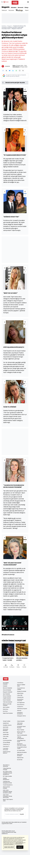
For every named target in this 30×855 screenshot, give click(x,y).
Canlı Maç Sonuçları (5, 749)
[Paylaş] (25, 89)
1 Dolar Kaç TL (6, 744)
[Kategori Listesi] (28, 2)
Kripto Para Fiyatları (8, 713)
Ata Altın (5, 738)
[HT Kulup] (20, 10)
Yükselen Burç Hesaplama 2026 (7, 782)
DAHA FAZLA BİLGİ (9, 847)
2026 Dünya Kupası (22, 708)
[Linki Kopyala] (23, 70)
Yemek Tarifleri (6, 721)
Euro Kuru (5, 711)
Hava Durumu (20, 704)
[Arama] (2, 2)
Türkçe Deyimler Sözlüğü (7, 769)
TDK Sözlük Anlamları (19, 723)
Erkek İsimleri (20, 757)
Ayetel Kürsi (6, 723)
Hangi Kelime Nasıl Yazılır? (22, 747)
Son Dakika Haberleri (6, 683)
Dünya (27, 7)
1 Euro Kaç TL (6, 746)
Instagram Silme (21, 716)
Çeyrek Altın (6, 734)
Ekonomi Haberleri (7, 688)
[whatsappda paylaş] (16, 70)
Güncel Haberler (7, 690)
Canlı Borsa (20, 682)
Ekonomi (20, 7)
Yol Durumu (20, 706)
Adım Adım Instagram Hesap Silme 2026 (7, 796)
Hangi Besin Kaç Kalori (21, 741)
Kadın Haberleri (7, 700)
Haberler (4, 26)
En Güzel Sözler (21, 750)
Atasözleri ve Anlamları (6, 765)
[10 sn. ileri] (25, 622)
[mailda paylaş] (19, 70)
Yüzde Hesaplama (7, 785)
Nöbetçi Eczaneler (21, 691)
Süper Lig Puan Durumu (6, 752)
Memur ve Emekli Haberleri (7, 704)
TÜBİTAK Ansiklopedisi (20, 737)
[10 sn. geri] (4, 622)
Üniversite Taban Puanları (21, 727)
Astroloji (19, 710)
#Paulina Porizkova (8, 634)
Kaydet (22, 814)
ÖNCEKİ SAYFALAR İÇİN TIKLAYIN (15, 82)
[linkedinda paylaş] (13, 70)
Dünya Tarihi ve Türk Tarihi (21, 732)
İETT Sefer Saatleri (7, 776)
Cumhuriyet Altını (7, 740)
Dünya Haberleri (7, 696)
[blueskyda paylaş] (9, 70)
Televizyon (4, 10)
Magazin (6, 7)
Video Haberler (20, 721)
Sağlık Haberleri (7, 698)
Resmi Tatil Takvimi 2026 (8, 800)
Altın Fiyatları (6, 707)
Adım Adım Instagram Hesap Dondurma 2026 (7, 791)
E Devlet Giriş (20, 697)
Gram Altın (5, 732)
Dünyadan (11, 10)
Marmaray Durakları (20, 755)
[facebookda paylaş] (3, 70)
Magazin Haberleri (7, 692)
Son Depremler (20, 702)
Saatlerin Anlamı (7, 725)
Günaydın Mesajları (5, 729)
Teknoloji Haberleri (7, 702)
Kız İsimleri (19, 759)
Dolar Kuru (5, 709)
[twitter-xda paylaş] (6, 70)
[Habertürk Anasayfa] (15, 2)
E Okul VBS (19, 695)
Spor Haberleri (6, 694)
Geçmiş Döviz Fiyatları (6, 787)
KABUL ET (19, 847)
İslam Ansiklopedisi (22, 735)
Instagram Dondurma (20, 713)
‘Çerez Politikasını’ (19, 842)
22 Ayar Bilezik (6, 742)
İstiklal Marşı (20, 693)
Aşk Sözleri (5, 727)
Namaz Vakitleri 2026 (21, 685)
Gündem (13, 7)
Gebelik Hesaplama (6, 779)
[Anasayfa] (5, 678)
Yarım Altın (5, 736)
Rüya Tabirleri (20, 729)
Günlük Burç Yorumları (20, 700)
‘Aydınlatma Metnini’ (8, 844)
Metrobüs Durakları (22, 752)
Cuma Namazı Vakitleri (21, 688)
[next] (27, 652)
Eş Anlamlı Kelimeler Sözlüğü (21, 744)
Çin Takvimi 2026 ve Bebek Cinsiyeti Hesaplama (7, 773)
